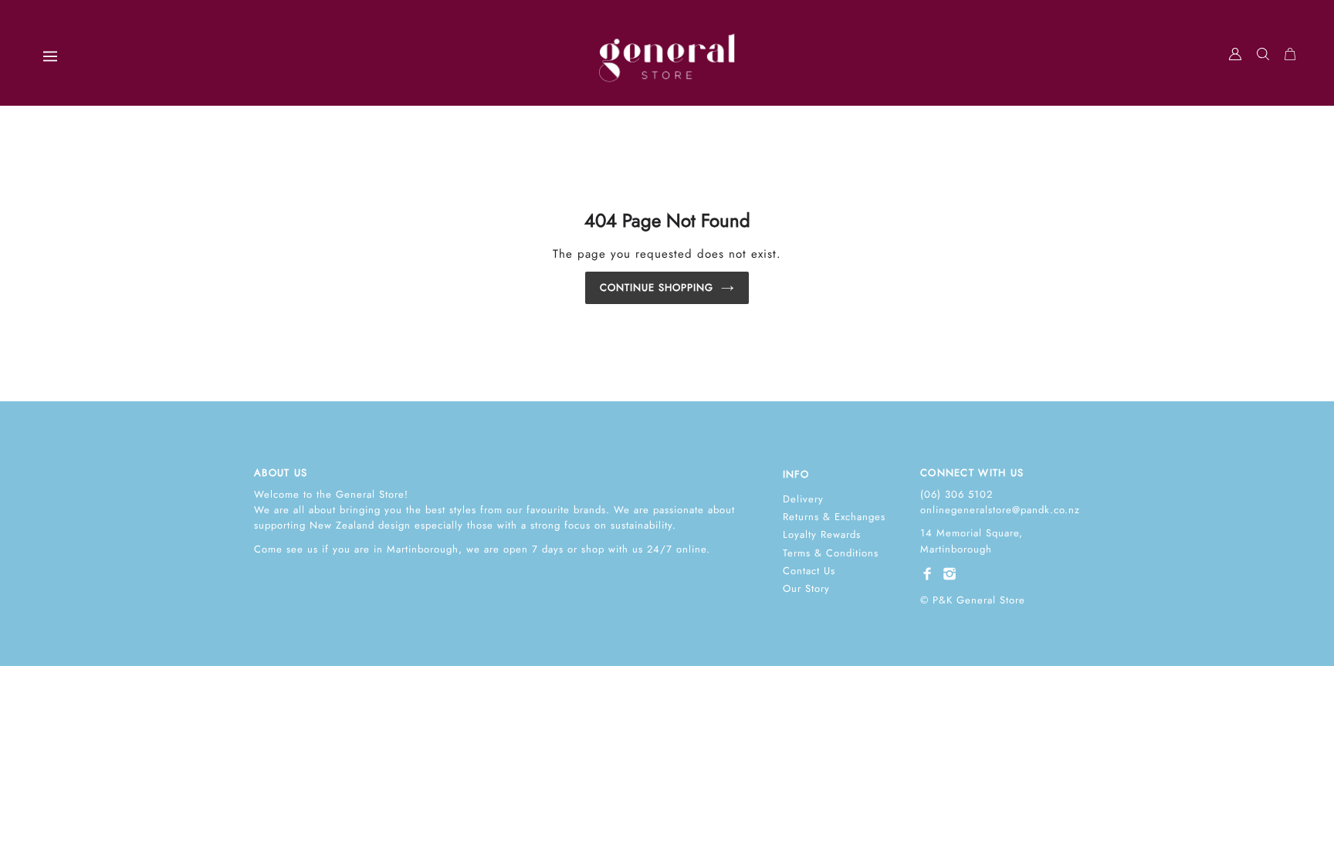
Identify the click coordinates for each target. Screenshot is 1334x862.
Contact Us (809, 570)
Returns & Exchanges (834, 516)
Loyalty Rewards (822, 534)
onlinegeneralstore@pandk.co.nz (1000, 509)
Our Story (806, 588)
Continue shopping (657, 287)
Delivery (803, 499)
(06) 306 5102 (956, 494)
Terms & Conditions (831, 553)
